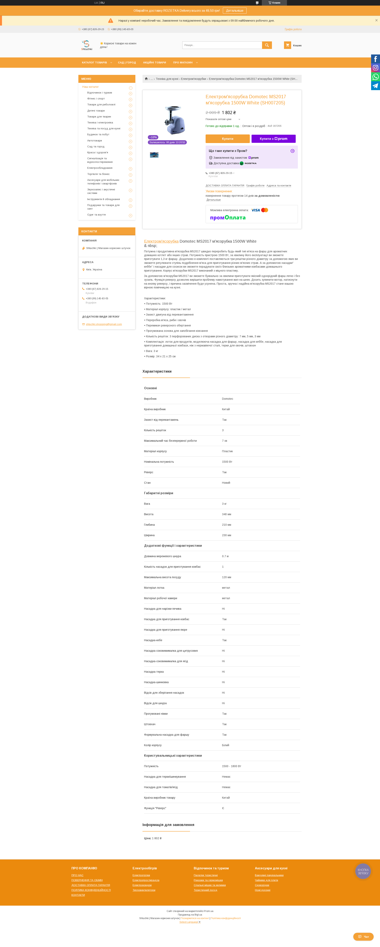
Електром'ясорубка (161, 241)
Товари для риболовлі (101, 104)
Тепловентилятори (144, 890)
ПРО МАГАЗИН (183, 62)
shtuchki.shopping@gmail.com (104, 324)
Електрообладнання (99, 167)
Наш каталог (90, 86)
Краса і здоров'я (97, 152)
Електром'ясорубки (193, 78)
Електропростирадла (146, 880)
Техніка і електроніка (100, 122)
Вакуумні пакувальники (269, 875)
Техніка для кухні (167, 78)
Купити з (267, 138)
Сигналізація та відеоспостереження (100, 160)
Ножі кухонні (262, 890)
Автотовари (94, 140)
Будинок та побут (98, 134)
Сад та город (95, 146)
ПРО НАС (77, 875)
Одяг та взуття (96, 214)
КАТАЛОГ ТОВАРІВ (94, 62)
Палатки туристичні (206, 875)
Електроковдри (142, 885)
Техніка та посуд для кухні (103, 128)
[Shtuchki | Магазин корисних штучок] (86, 52)
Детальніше (234, 10)
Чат (366, 936)
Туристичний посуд (205, 890)
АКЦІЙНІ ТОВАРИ (154, 62)
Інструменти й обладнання (103, 199)
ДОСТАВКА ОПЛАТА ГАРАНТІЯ (90, 885)
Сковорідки (262, 885)
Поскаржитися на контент (195, 918)
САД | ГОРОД (127, 62)
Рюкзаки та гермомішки (208, 880)
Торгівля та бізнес (98, 174)
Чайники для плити (266, 880)
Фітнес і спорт (96, 98)
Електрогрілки (141, 875)
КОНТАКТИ (78, 895)
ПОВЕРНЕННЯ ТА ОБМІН (87, 880)
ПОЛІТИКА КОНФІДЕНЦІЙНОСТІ (91, 890)
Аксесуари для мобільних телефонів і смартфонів (103, 181)
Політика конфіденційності (226, 918)
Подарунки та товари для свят (103, 207)
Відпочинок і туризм (99, 92)
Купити (227, 138)
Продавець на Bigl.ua (190, 914)
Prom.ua (208, 911)
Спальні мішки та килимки (210, 885)
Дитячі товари (96, 110)
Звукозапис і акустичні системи (101, 191)
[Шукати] (267, 45)
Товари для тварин (99, 116)
